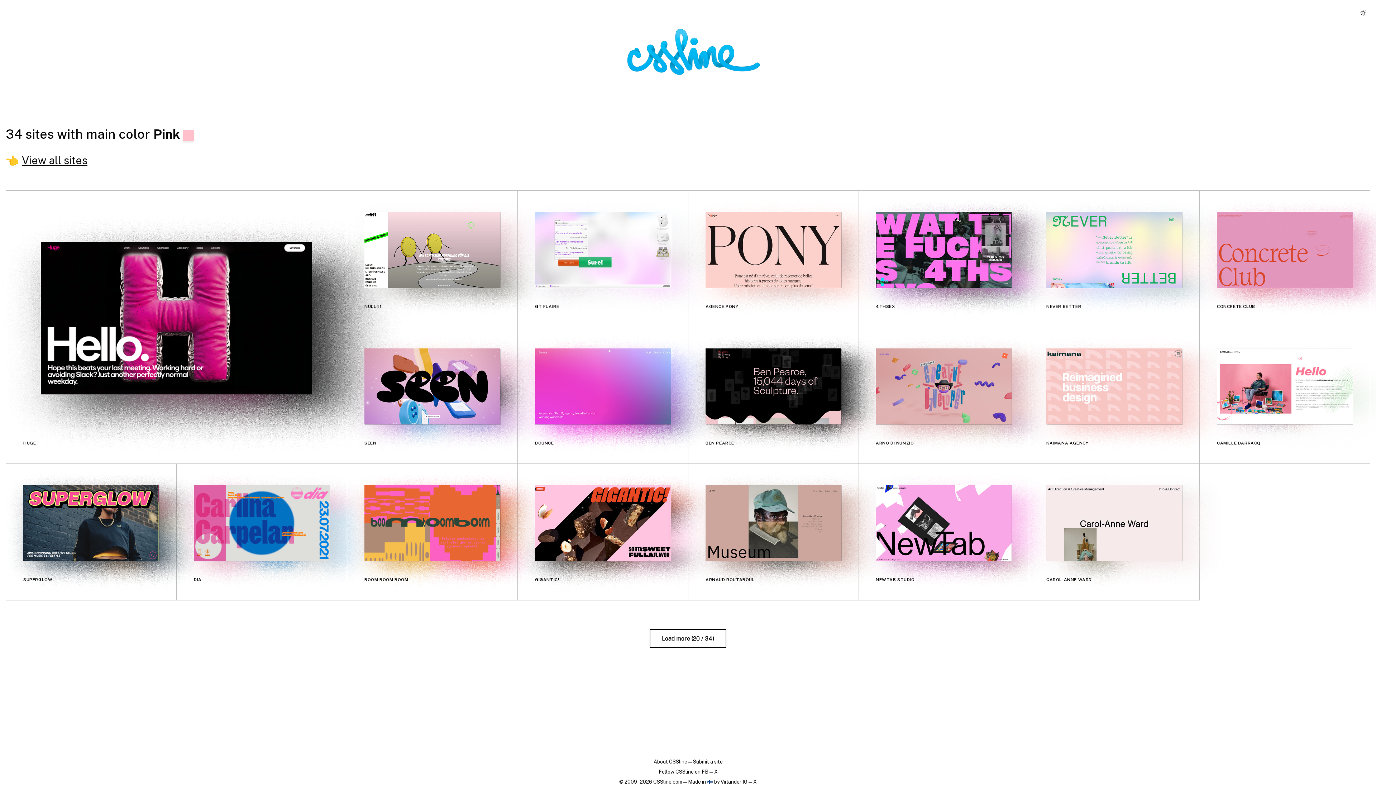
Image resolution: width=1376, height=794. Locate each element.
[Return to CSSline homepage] (693, 52)
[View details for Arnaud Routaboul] (773, 523)
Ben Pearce (720, 443)
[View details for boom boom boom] (432, 523)
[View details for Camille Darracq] (1285, 386)
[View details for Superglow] (91, 523)
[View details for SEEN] (432, 386)
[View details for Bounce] (603, 386)
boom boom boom (386, 579)
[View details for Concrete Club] (1285, 250)
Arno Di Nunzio (895, 443)
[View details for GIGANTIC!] (603, 523)
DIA (198, 579)
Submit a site (708, 762)
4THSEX (885, 306)
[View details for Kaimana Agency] (1114, 386)
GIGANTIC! (547, 579)
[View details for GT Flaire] (603, 250)
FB (705, 772)
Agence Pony (722, 306)
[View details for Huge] (176, 318)
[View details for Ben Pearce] (773, 386)
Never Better (1063, 306)
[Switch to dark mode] (1363, 13)
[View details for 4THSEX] (944, 250)
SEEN (370, 443)
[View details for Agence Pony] (773, 250)
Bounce (544, 443)
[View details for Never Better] (1114, 250)
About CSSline (670, 762)
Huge (29, 443)
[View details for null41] (432, 250)
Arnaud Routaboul (730, 579)
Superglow (37, 579)
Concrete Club (1236, 306)
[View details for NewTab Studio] (944, 523)
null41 (373, 306)
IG (744, 782)
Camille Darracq (1239, 443)
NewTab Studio (895, 579)
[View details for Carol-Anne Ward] (1114, 523)
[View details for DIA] (262, 523)
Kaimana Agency (1067, 443)
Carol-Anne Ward (1069, 579)
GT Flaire (547, 306)
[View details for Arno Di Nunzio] (944, 386)
